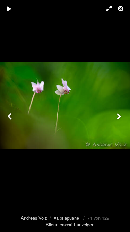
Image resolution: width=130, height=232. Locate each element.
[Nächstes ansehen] (119, 116)
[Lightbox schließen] (121, 8)
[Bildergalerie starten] (9, 8)
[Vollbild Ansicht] (106, 8)
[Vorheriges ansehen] (10, 116)
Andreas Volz (34, 218)
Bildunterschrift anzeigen (70, 224)
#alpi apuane (66, 218)
